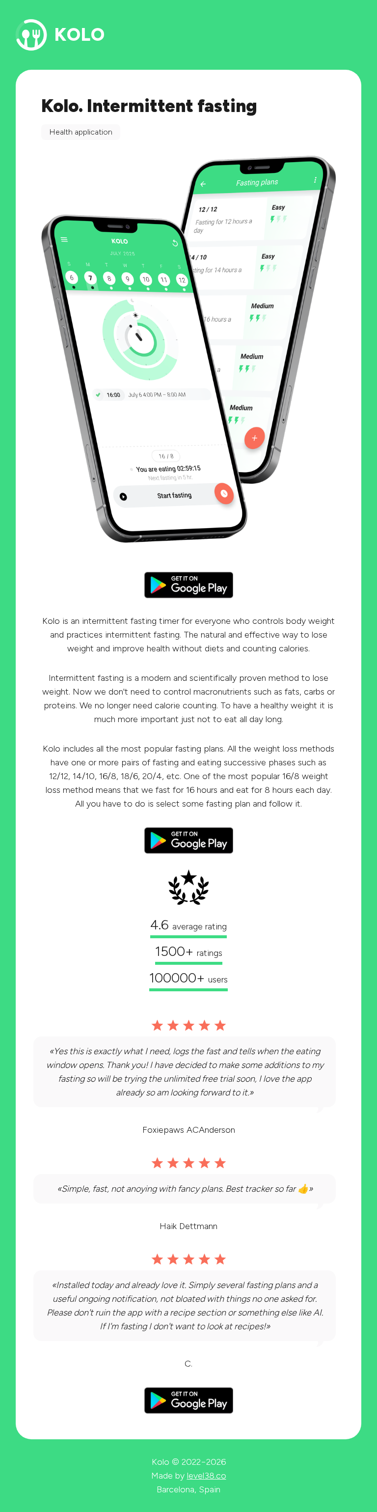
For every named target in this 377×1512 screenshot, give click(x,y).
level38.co (206, 1475)
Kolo (79, 34)
